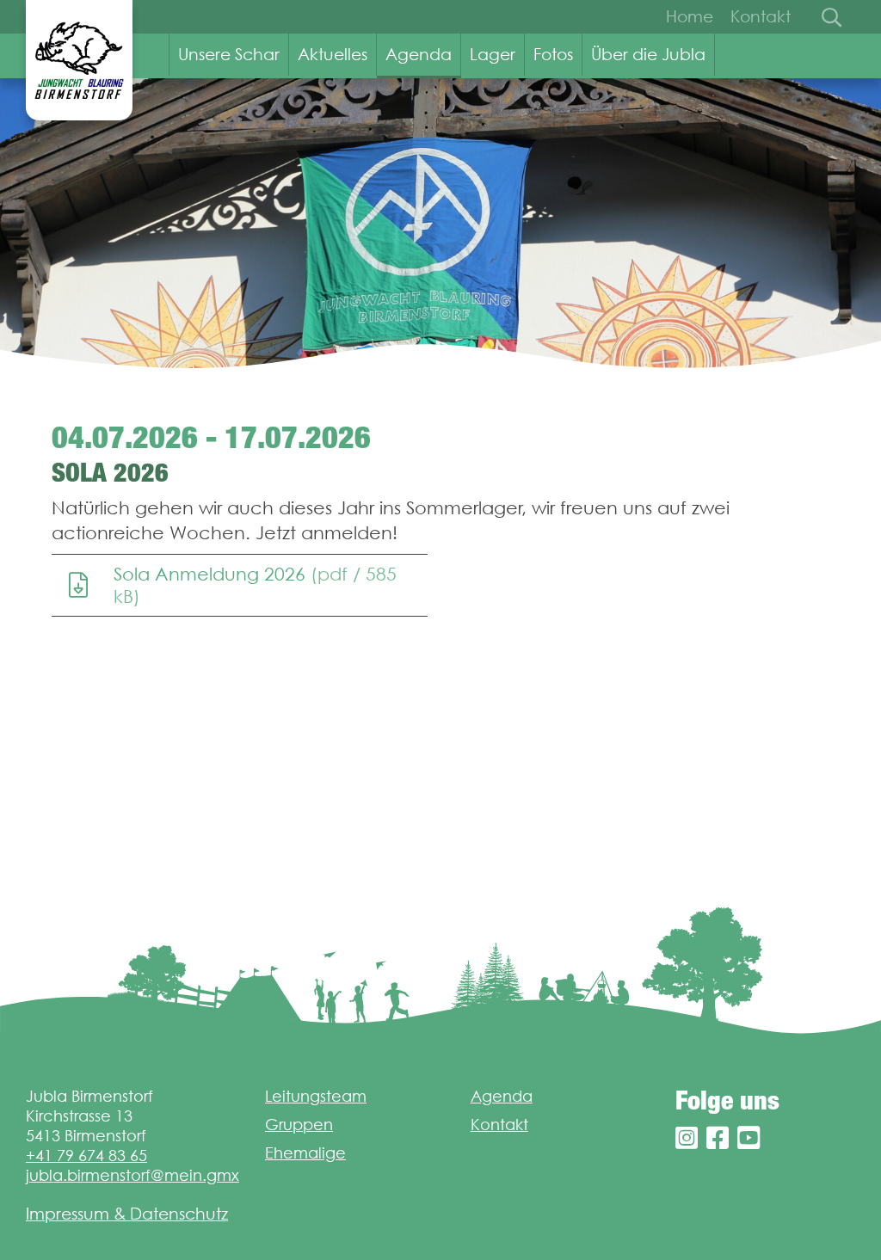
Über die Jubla (648, 54)
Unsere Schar (229, 54)
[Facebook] (717, 1138)
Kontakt (760, 16)
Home (689, 16)
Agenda (418, 54)
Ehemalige (305, 1153)
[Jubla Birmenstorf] (79, 60)
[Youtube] (748, 1138)
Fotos (553, 54)
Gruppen (299, 1125)
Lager (492, 54)
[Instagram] (686, 1138)
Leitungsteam (316, 1096)
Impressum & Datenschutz (127, 1213)
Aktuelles (332, 54)
